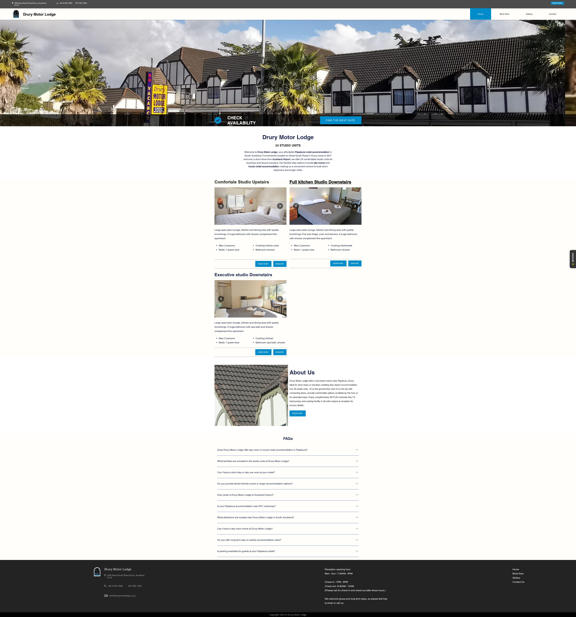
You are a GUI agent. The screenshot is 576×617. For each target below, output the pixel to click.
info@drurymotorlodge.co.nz (122, 595)
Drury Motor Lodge (39, 14)
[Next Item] (280, 206)
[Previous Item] (221, 206)
